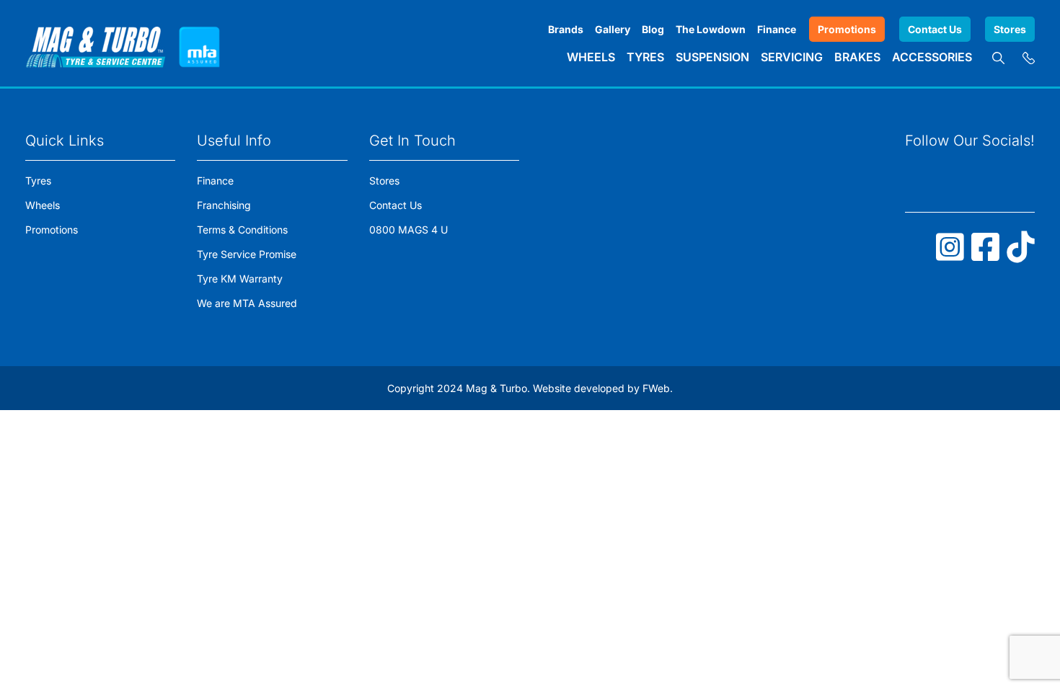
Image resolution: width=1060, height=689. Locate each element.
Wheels (591, 57)
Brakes (857, 57)
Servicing (792, 57)
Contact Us (935, 29)
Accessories (932, 57)
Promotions (847, 29)
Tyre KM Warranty (240, 278)
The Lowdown (711, 29)
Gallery (612, 29)
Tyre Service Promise (246, 254)
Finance (776, 29)
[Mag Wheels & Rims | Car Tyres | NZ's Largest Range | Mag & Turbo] (95, 43)
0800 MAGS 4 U (408, 229)
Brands (565, 29)
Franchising (224, 205)
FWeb (656, 388)
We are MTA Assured (247, 303)
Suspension (712, 57)
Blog (653, 29)
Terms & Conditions (242, 229)
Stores (1010, 29)
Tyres (645, 57)
